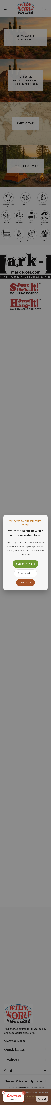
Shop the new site (25, 563)
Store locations (25, 573)
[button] (13, 1097)
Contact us (25, 582)
